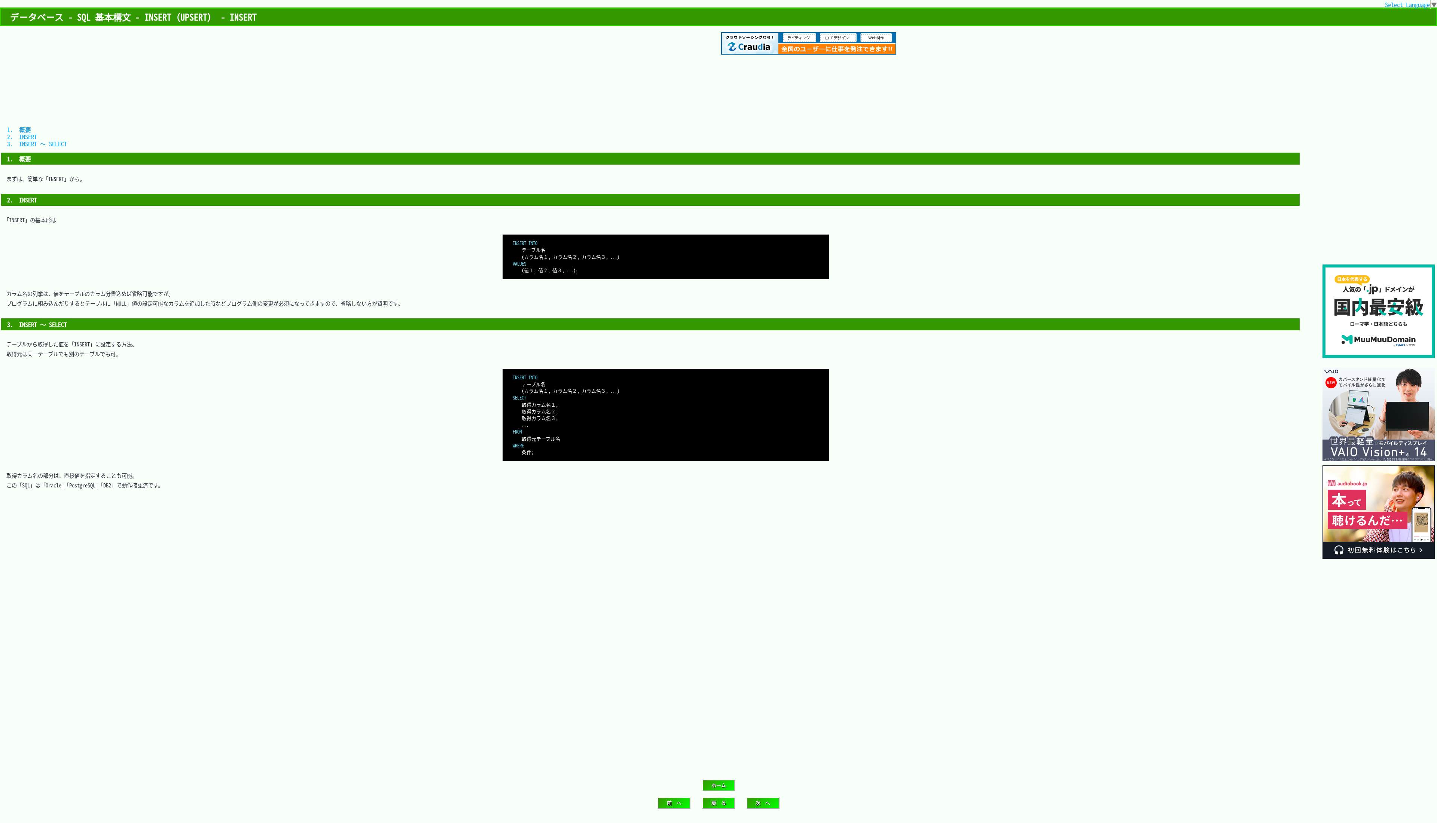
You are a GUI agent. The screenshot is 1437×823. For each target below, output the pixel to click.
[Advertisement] (1378, 214)
